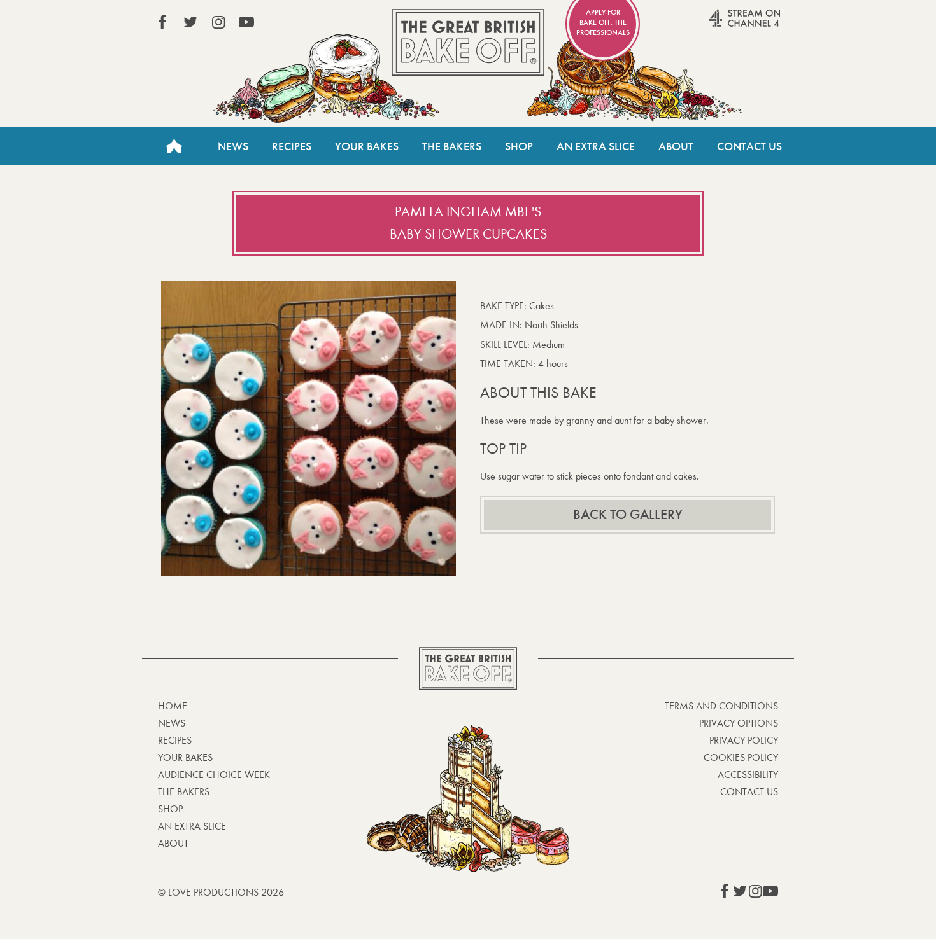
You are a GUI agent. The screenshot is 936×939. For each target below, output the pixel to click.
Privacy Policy (743, 740)
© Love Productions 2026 (221, 892)
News (233, 146)
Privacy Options (738, 723)
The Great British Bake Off (468, 42)
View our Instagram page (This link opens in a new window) (218, 22)
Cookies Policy (741, 757)
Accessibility (748, 775)
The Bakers (451, 146)
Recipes (291, 146)
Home (174, 146)
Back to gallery (628, 514)
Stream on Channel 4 (720, 25)
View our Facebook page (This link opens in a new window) (162, 22)
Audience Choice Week (214, 775)
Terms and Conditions (721, 706)
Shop (519, 146)
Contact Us (749, 146)
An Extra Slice (596, 146)
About (675, 146)
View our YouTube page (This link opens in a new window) (246, 22)
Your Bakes (367, 146)
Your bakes (185, 757)
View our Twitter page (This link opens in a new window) (190, 22)
